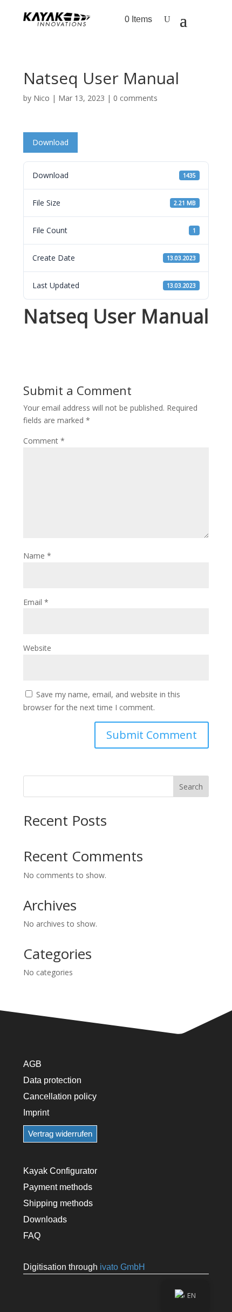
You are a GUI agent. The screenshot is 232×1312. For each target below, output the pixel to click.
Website (37, 648)
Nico (41, 98)
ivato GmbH (122, 1267)
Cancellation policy (60, 1096)
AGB (32, 1063)
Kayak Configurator (60, 1170)
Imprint (36, 1112)
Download (50, 142)
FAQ (31, 1235)
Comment (44, 441)
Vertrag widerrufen (60, 1133)
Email (36, 602)
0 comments (135, 98)
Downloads (45, 1219)
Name (37, 555)
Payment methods (57, 1186)
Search (191, 786)
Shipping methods (58, 1203)
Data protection (52, 1080)
